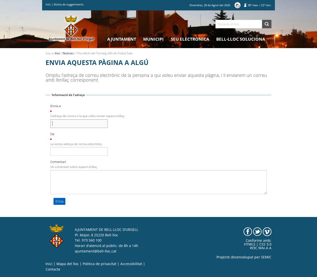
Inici (48, 4)
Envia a (55, 106)
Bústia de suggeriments (68, 4)
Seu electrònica (190, 39)
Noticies (68, 53)
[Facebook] (247, 231)
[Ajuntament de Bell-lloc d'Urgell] (71, 28)
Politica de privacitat (99, 264)
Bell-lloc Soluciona (240, 39)
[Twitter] (257, 231)
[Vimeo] (267, 231)
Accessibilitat (131, 264)
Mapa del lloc (67, 264)
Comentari (58, 161)
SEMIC (266, 257)
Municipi (153, 39)
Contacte (53, 269)
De (52, 134)
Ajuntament (121, 39)
